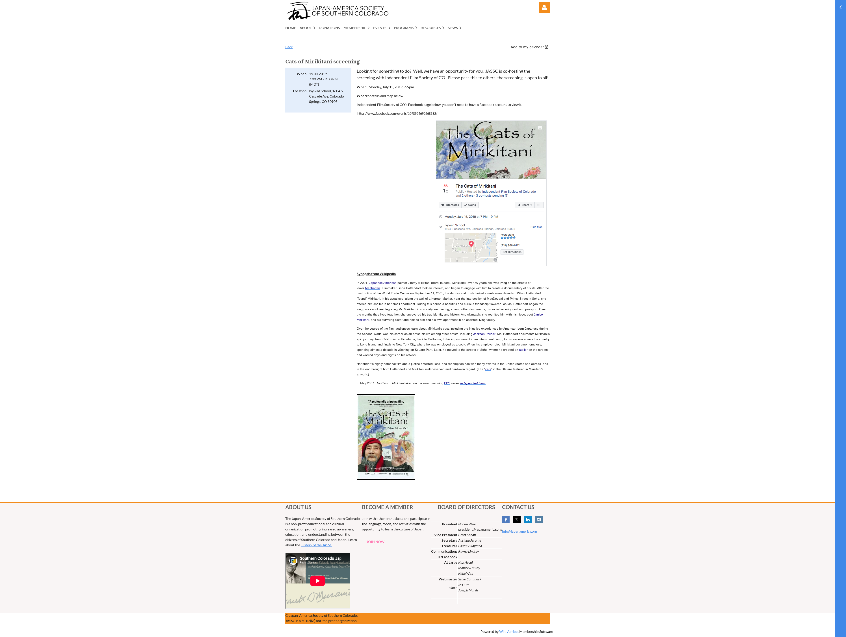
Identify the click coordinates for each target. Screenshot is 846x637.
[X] (517, 519)
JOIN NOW (375, 541)
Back (289, 47)
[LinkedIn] (528, 519)
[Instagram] (539, 519)
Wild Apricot (509, 631)
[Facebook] (506, 519)
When (301, 74)
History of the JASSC (316, 545)
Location (299, 91)
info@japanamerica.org (519, 531)
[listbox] (530, 47)
